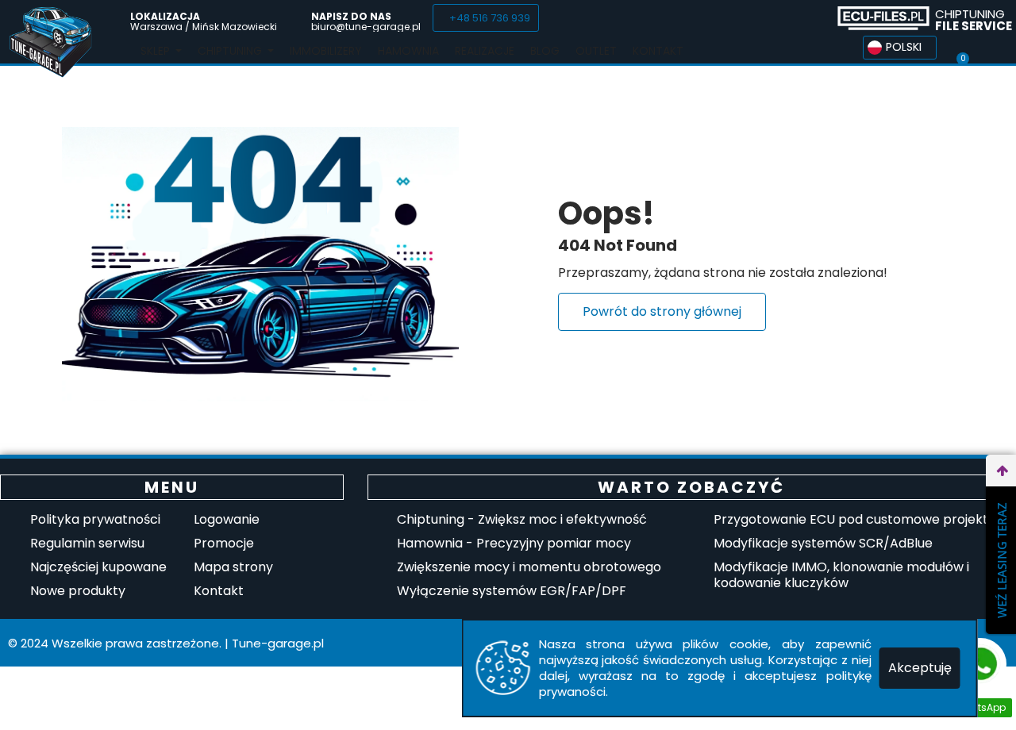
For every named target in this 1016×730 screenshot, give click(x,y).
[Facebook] (748, 18)
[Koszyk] (962, 47)
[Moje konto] (991, 47)
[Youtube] (807, 18)
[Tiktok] (778, 18)
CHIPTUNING (973, 20)
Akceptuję (920, 668)
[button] (486, 18)
